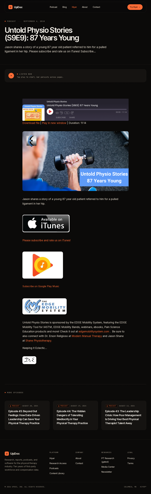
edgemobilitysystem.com (94, 331)
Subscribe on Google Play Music (40, 286)
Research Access (58, 463)
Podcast (53, 7)
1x (67, 113)
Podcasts (54, 468)
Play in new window (54, 122)
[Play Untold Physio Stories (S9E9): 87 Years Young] (11, 75)
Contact (96, 7)
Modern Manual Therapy (87, 336)
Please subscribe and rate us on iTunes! (46, 240)
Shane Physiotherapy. (39, 340)
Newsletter (106, 472)
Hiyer (74, 7)
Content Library (57, 473)
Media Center (108, 467)
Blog (65, 7)
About (84, 7)
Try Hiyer (135, 7)
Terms (130, 463)
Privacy (131, 458)
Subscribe (61, 117)
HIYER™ (143, 487)
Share (72, 117)
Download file (31, 122)
